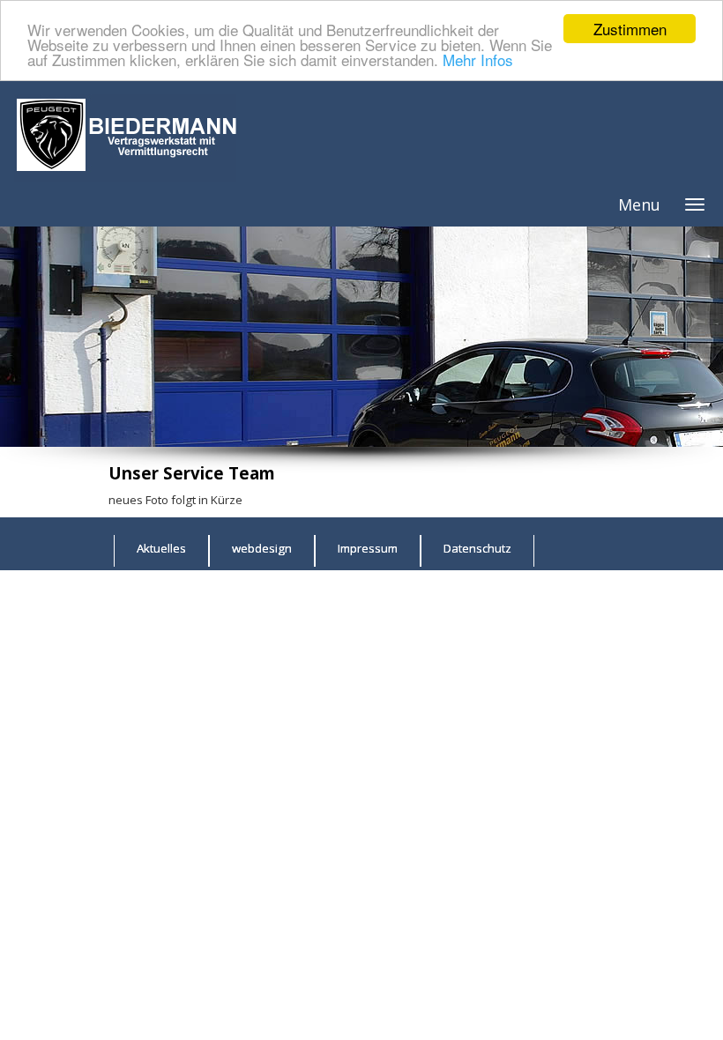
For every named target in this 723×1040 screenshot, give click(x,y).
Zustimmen (630, 29)
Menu (639, 204)
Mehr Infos (478, 59)
